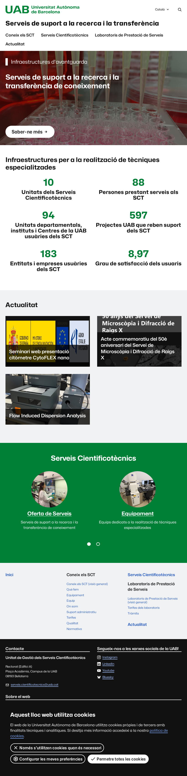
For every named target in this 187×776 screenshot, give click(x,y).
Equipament (75, 595)
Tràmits (133, 613)
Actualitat (15, 44)
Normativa (74, 629)
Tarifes (71, 617)
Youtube (108, 671)
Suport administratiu (81, 612)
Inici (9, 574)
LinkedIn (108, 664)
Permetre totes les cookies (121, 759)
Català (160, 11)
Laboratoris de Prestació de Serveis (129, 35)
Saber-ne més (27, 133)
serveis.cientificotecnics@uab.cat (34, 684)
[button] (89, 544)
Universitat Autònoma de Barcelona (43, 9)
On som (72, 606)
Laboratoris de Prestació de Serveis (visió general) (153, 600)
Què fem (73, 589)
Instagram (109, 657)
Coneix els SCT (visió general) (87, 584)
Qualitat (72, 623)
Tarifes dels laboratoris (144, 607)
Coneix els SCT (19, 35)
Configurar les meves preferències (51, 759)
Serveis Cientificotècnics (64, 35)
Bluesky (108, 677)
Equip (71, 600)
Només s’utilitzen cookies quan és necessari (60, 747)
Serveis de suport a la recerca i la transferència (82, 23)
